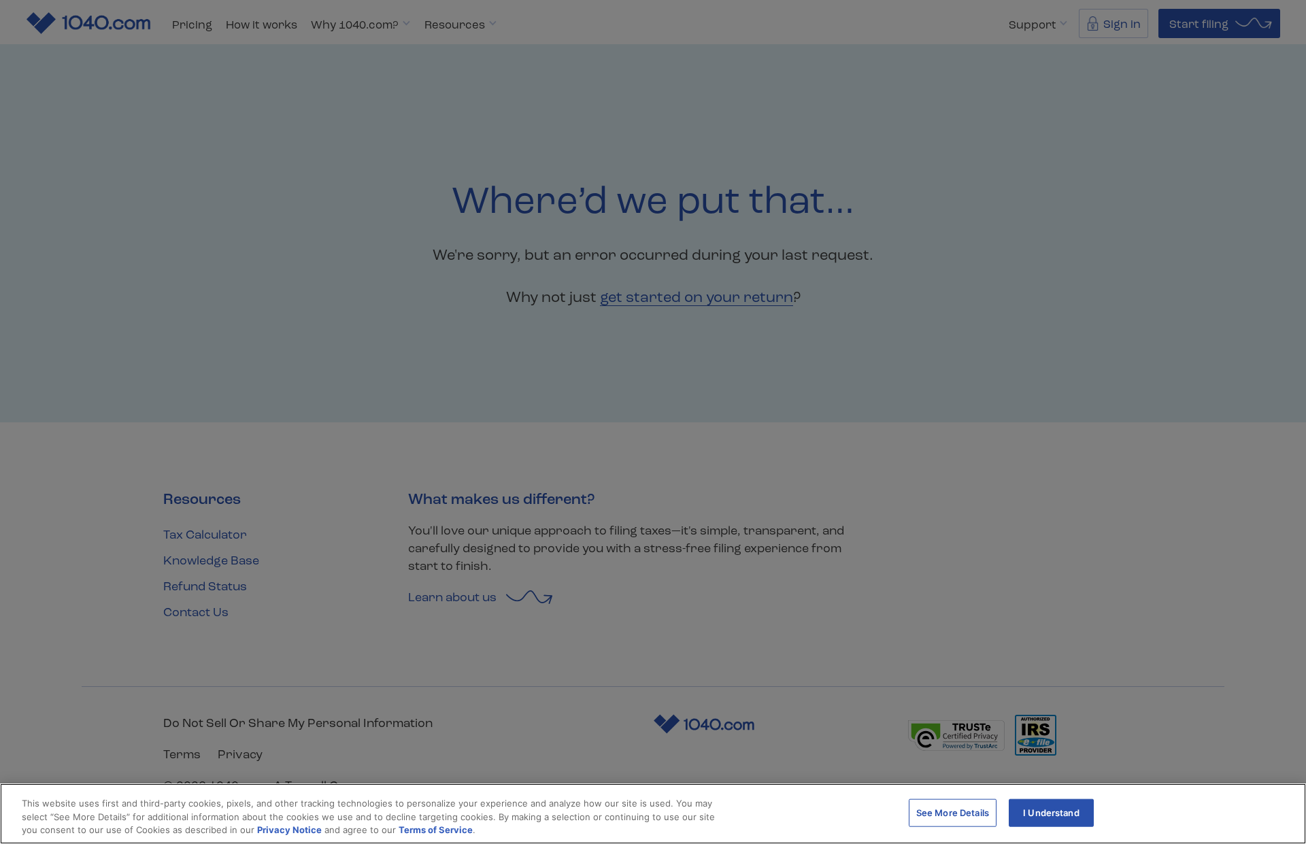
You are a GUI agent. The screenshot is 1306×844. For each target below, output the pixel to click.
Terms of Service (436, 829)
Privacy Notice (289, 829)
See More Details (952, 812)
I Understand (1051, 812)
